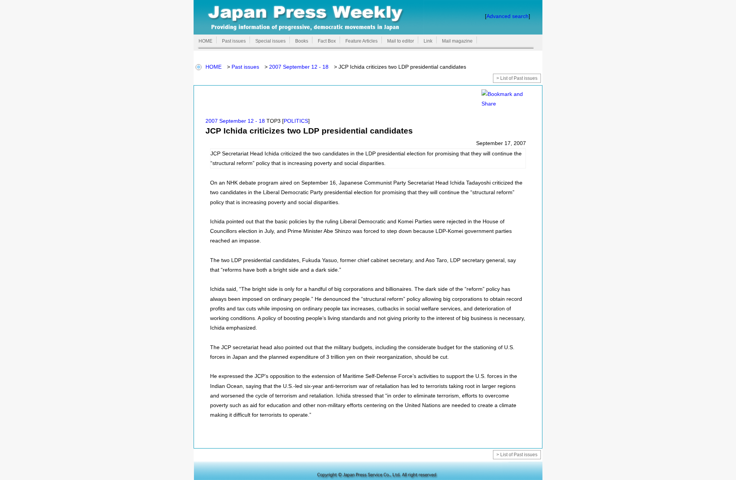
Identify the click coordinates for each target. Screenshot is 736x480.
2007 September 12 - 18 (299, 67)
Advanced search (507, 16)
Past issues (245, 67)
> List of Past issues (516, 78)
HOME (213, 67)
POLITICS (296, 121)
